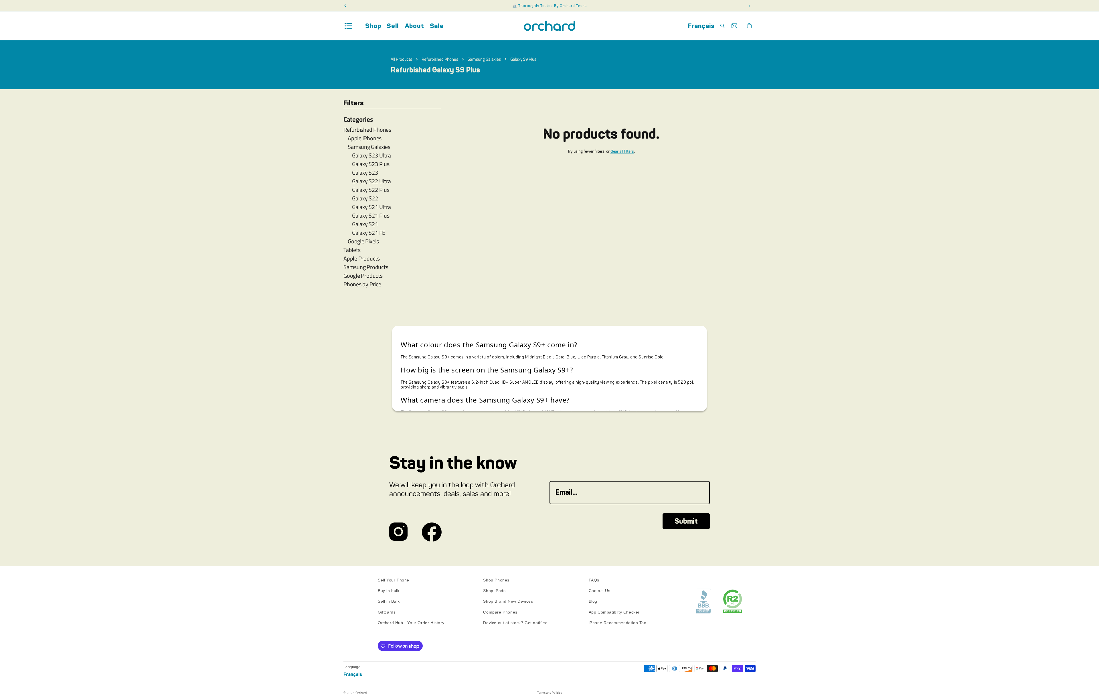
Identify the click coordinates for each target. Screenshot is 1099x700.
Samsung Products (365, 267)
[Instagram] (398, 532)
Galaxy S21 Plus (371, 215)
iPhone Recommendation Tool (618, 622)
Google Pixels (363, 241)
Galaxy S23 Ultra (371, 155)
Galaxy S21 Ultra (371, 207)
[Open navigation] (348, 26)
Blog (593, 601)
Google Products (363, 275)
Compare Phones (500, 612)
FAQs (594, 580)
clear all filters (622, 151)
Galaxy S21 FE (368, 232)
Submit (686, 521)
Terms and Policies (549, 692)
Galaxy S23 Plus (371, 164)
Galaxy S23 (365, 172)
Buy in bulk (389, 590)
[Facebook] (432, 532)
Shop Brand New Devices (508, 601)
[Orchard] (549, 26)
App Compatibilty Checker (614, 612)
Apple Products (361, 258)
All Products (401, 59)
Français (701, 26)
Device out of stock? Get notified (515, 622)
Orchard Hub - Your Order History (411, 622)
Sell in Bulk (389, 601)
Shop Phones (496, 580)
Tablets (351, 250)
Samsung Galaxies (484, 59)
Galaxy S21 (365, 224)
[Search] (722, 25)
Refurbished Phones (440, 59)
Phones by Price (362, 284)
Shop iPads (494, 590)
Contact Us (599, 590)
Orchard (361, 692)
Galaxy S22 (365, 198)
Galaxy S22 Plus (371, 190)
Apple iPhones (365, 138)
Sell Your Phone (393, 580)
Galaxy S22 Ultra (371, 181)
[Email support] (734, 25)
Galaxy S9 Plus (523, 59)
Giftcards (387, 612)
